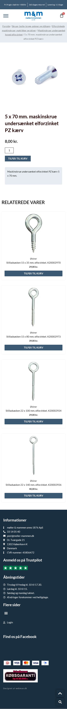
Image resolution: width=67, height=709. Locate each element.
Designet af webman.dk (15, 688)
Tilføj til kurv (17, 158)
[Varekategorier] (5, 15)
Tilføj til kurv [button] (33, 273)
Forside (6, 26)
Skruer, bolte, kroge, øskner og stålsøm (31, 26)
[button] (6, 613)
